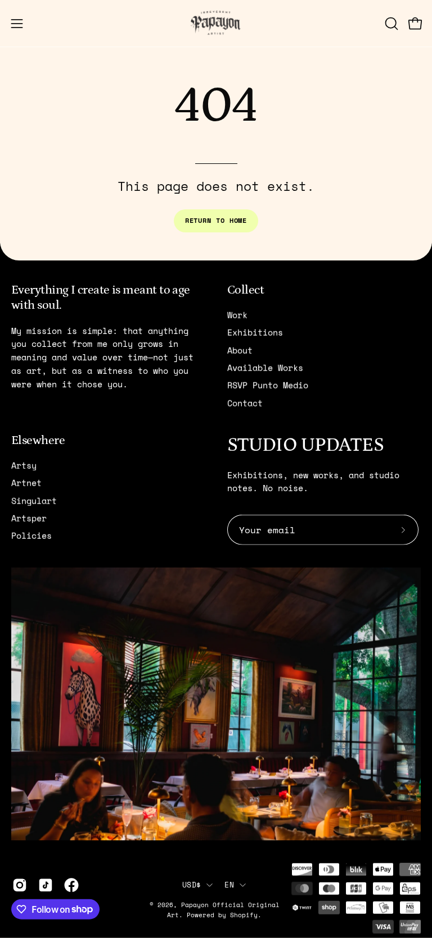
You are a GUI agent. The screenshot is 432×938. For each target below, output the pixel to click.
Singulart (34, 500)
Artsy (24, 465)
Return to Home (216, 220)
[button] (390, 23)
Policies (31, 535)
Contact (245, 402)
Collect (245, 289)
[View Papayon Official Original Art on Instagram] (19, 884)
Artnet (26, 483)
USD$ (191, 884)
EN (229, 884)
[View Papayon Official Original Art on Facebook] (71, 884)
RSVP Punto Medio (267, 385)
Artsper (29, 518)
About (240, 350)
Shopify (244, 914)
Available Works (265, 368)
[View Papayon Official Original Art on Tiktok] (45, 884)
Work (237, 315)
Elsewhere (38, 440)
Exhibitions (255, 332)
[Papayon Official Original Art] (216, 23)
